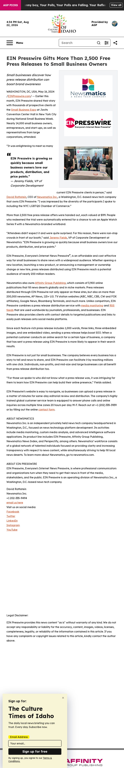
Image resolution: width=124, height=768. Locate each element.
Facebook (12, 511)
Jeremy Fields (58, 237)
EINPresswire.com (19, 96)
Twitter (10, 516)
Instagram (13, 525)
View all (116, 5)
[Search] (99, 43)
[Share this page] (115, 43)
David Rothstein (16, 197)
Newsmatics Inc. (47, 197)
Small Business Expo (23, 109)
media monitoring (92, 305)
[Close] (63, 697)
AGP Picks (10, 5)
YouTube (11, 529)
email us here (14, 502)
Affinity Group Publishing (50, 282)
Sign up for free (34, 751)
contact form (46, 409)
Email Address (19, 737)
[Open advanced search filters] (106, 43)
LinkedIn (12, 520)
